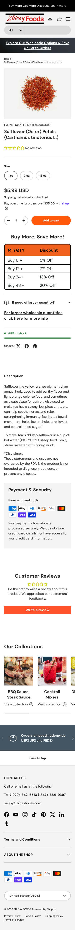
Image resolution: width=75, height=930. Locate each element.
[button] (59, 18)
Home (7, 59)
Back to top (37, 758)
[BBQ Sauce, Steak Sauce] (18, 671)
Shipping (10, 197)
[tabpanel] (37, 430)
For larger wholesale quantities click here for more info (33, 315)
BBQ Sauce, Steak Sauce (18, 694)
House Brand (12, 125)
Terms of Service (14, 919)
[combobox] (37, 30)
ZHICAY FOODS (22, 909)
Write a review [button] (37, 610)
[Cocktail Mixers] (52, 671)
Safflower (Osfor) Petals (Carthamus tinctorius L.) (32, 62)
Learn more (58, 6)
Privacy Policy (12, 916)
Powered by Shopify (44, 909)
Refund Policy (33, 916)
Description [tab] (13, 376)
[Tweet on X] (18, 346)
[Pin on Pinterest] (35, 346)
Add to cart (51, 220)
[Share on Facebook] (26, 346)
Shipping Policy (54, 916)
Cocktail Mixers (52, 694)
